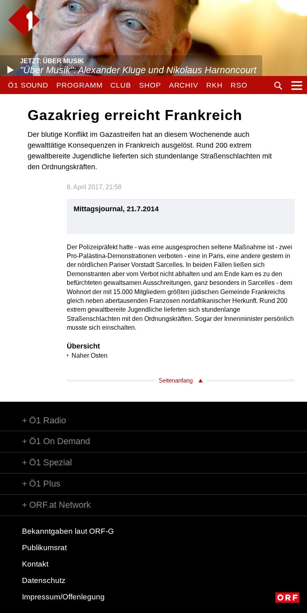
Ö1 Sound (28, 85)
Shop (150, 85)
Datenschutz (44, 580)
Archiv (183, 85)
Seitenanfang (176, 380)
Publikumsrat (44, 547)
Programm (79, 85)
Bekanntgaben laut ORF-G (68, 531)
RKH (214, 85)
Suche (278, 86)
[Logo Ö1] (24, 20)
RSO (239, 85)
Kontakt (35, 564)
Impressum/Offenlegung (63, 597)
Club (120, 85)
